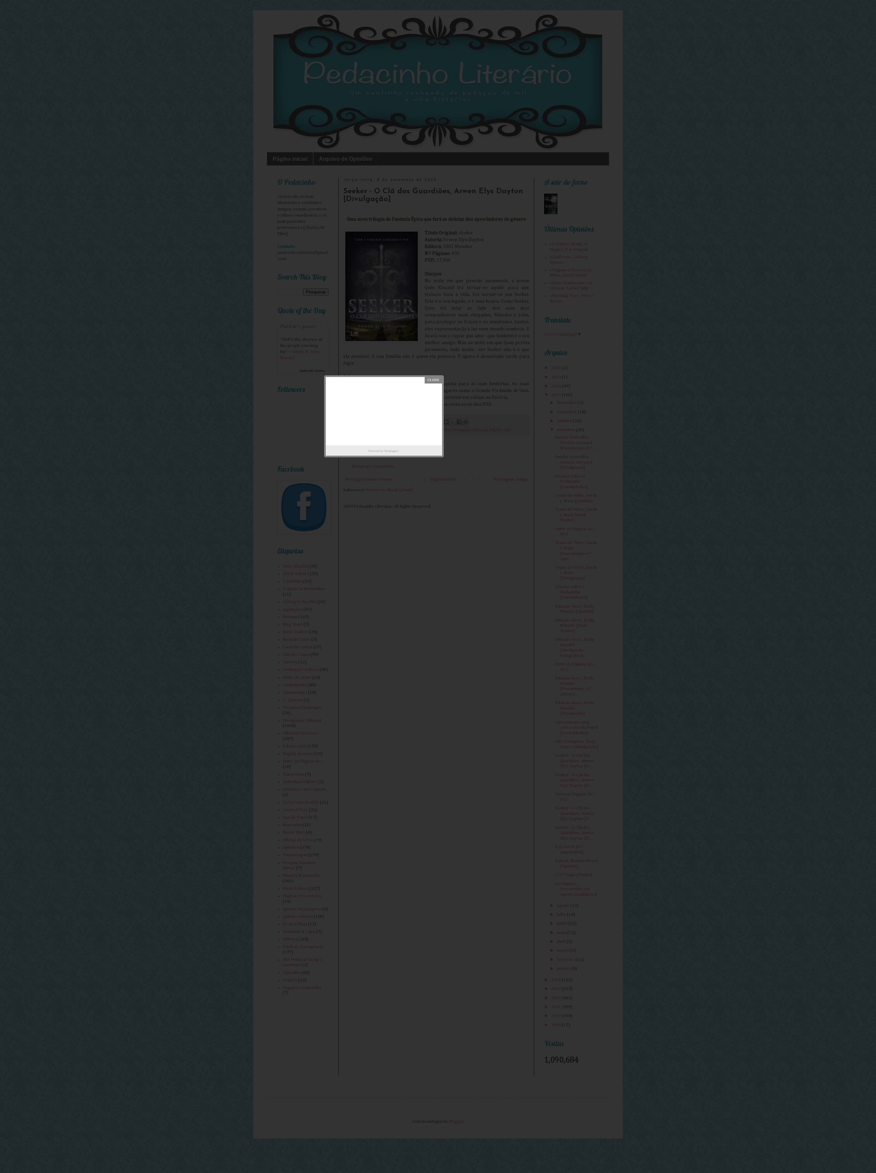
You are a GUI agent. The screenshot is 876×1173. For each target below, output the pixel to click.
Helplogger (391, 451)
